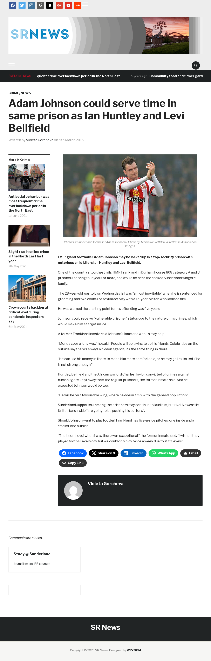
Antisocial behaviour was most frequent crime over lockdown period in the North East (28, 203)
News (26, 93)
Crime (13, 93)
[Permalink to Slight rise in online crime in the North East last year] (29, 237)
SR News (105, 627)
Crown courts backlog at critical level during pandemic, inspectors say (28, 314)
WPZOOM (134, 650)
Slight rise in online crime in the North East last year (28, 256)
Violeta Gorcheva (39, 140)
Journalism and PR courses (32, 563)
